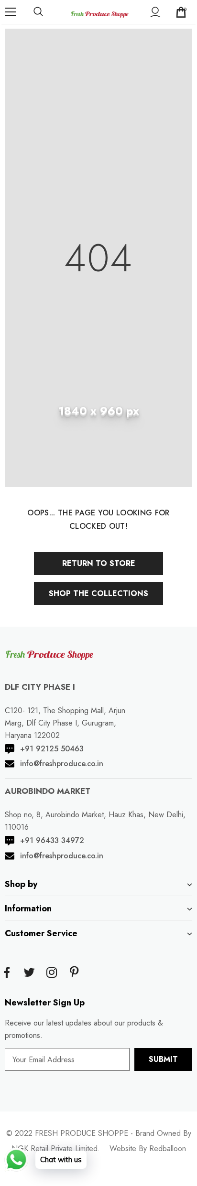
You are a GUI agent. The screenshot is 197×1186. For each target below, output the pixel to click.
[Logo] (99, 11)
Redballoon (167, 1148)
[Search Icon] (38, 12)
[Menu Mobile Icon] (10, 12)
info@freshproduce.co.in (61, 763)
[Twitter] (29, 973)
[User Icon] (155, 12)
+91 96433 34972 (52, 840)
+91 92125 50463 (52, 748)
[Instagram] (51, 973)
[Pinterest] (74, 973)
